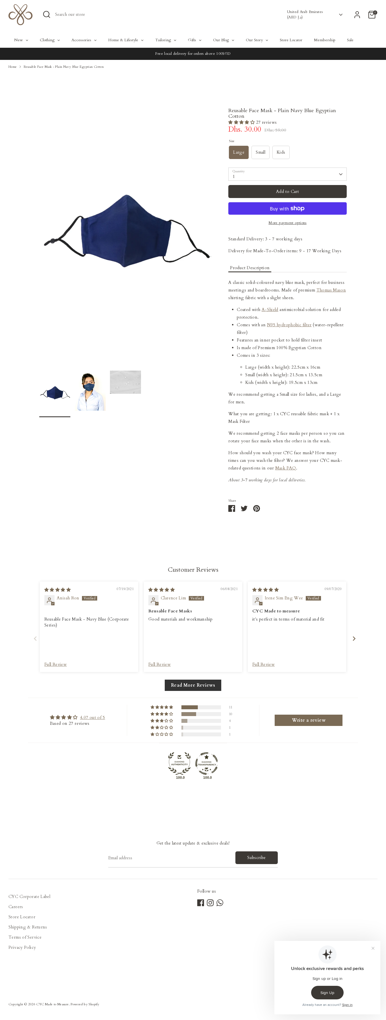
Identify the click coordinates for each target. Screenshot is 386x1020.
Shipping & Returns (27, 927)
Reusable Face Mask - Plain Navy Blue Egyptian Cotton (64, 67)
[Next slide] (352, 638)
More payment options (287, 222)
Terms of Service (25, 937)
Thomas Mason (331, 290)
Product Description (250, 268)
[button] (242, 122)
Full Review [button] (55, 664)
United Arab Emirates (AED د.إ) (305, 14)
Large (238, 152)
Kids (281, 152)
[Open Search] (46, 14)
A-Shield (270, 309)
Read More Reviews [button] (193, 685)
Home (12, 67)
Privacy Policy (22, 947)
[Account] (357, 14)
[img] (57, 590)
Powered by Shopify (85, 1004)
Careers (15, 907)
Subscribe (256, 857)
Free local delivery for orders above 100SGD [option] (193, 53)
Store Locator (21, 917)
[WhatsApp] (219, 902)
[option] (125, 239)
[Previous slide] (33, 638)
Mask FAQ (285, 468)
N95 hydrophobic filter (289, 325)
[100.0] (179, 763)
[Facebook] (200, 902)
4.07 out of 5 (92, 717)
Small (260, 152)
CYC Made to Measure (52, 1004)
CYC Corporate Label (29, 896)
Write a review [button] (309, 720)
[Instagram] (210, 902)
